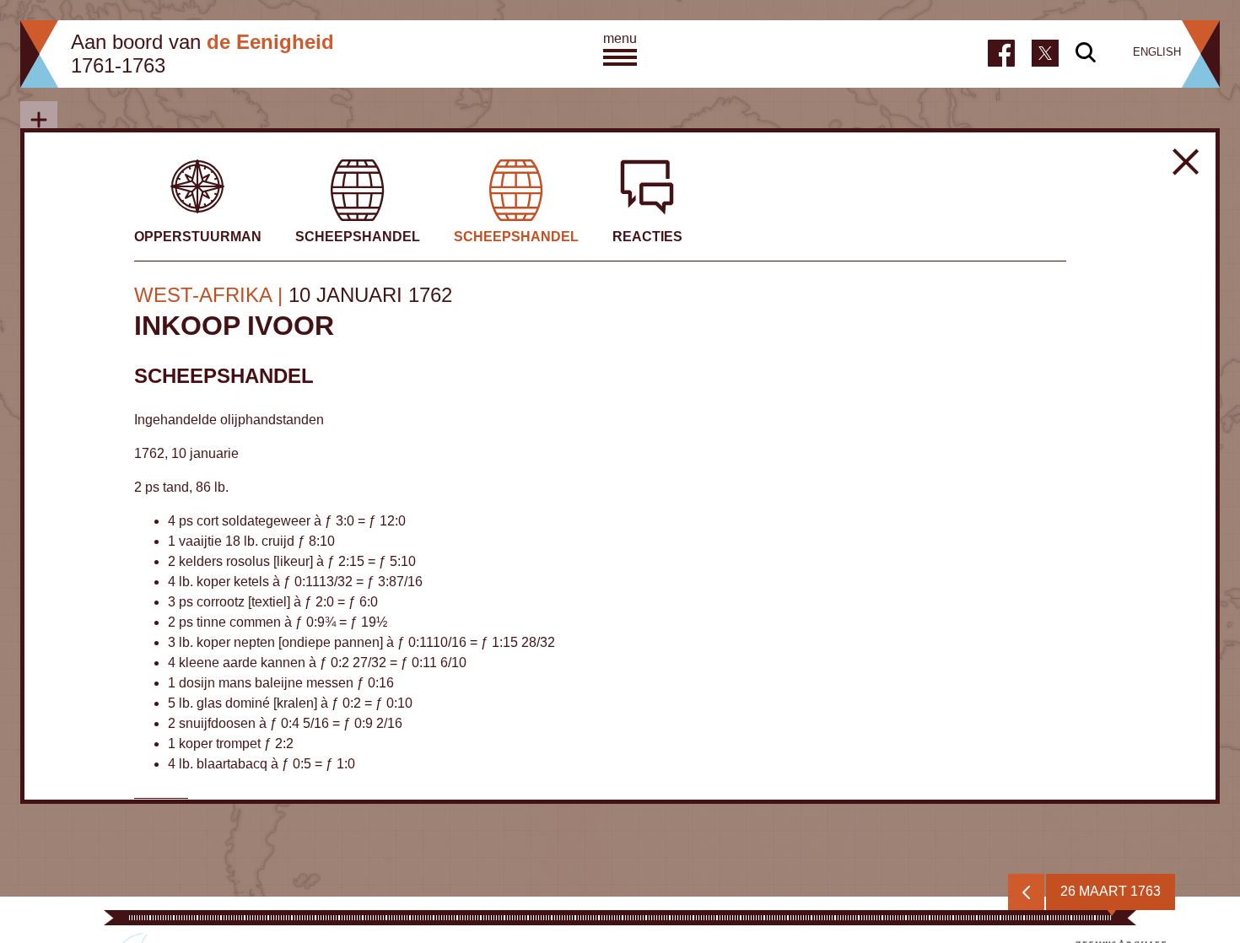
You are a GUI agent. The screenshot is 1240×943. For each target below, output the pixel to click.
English (1157, 52)
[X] (1045, 51)
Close (1186, 161)
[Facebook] (1001, 53)
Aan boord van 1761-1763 (202, 53)
